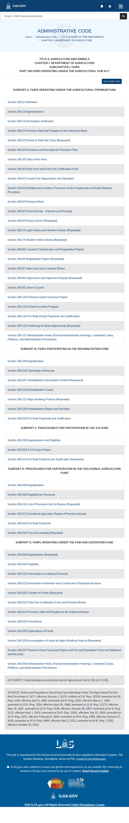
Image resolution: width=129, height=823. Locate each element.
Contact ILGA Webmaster (91, 758)
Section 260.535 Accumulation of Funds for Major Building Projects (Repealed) (54, 640)
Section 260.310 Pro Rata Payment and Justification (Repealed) (46, 459)
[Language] (109, 6)
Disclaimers (87, 804)
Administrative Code (46, 37)
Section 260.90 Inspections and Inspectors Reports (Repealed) (45, 278)
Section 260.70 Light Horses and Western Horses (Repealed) (44, 230)
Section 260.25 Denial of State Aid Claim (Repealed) (39, 140)
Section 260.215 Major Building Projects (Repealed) (39, 399)
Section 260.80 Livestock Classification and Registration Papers (46, 249)
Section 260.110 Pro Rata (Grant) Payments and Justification (44, 316)
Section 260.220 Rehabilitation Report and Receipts (39, 408)
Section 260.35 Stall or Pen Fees (27, 159)
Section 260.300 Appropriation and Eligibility (34, 440)
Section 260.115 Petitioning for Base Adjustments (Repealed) (44, 325)
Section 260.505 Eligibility (23, 564)
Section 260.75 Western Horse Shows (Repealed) (37, 239)
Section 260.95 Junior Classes (26, 287)
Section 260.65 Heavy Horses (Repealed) (32, 220)
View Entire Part (111, 81)
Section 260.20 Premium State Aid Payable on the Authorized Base (47, 130)
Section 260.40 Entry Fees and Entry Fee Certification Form (43, 169)
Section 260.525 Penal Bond (25, 621)
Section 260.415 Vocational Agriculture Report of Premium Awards (47, 513)
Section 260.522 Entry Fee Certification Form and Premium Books (47, 602)
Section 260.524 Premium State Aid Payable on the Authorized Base (48, 612)
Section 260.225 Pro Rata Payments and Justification (39, 418)
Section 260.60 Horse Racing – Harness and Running (40, 211)
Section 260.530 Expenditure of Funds (30, 631)
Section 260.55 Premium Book (26, 201)
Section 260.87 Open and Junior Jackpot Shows (36, 268)
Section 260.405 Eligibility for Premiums (31, 494)
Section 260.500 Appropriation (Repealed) (33, 554)
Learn (100, 804)
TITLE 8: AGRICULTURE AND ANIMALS (82, 37)
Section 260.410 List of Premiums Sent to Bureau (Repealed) (44, 504)
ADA (75, 804)
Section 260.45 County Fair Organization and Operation (41, 178)
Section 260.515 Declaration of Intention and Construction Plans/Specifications (54, 583)
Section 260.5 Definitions (22, 102)
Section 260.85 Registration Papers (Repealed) (36, 259)
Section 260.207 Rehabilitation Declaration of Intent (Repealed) (45, 380)
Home (28, 37)
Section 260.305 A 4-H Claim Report (29, 449)
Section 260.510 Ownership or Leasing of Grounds (38, 573)
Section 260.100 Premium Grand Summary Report (37, 297)
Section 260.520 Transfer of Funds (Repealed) (35, 592)
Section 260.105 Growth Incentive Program (33, 306)
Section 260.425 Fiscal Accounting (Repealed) (35, 532)
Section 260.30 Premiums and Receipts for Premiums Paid (42, 149)
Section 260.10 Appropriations (26, 111)
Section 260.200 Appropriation (26, 361)
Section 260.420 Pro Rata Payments (29, 523)
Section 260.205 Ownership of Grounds (31, 370)
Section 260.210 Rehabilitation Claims (30, 389)
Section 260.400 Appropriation (26, 485)
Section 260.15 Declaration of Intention (31, 121)
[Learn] (102, 6)
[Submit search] (123, 16)
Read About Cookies (95, 771)
